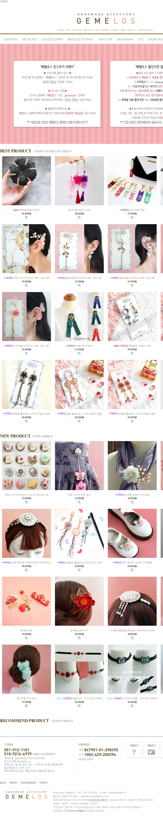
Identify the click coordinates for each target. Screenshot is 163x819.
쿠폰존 (4, 1)
